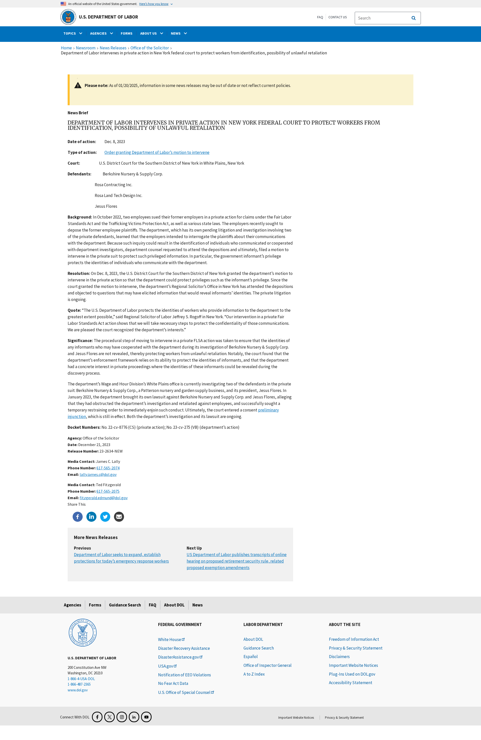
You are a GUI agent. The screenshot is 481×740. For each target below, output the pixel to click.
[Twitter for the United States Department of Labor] (109, 717)
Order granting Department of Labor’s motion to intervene (156, 152)
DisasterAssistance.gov (178, 657)
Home (66, 48)
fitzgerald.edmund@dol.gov (104, 497)
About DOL (174, 605)
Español (251, 656)
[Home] (83, 632)
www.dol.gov (78, 690)
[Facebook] (78, 516)
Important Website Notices (353, 665)
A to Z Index (254, 674)
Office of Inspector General (268, 665)
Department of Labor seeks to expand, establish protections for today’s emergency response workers (121, 558)
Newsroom (85, 48)
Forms (95, 605)
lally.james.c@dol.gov (98, 474)
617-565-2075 (107, 491)
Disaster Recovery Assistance (184, 648)
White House (169, 639)
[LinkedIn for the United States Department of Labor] (134, 717)
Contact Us (337, 17)
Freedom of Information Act (354, 639)
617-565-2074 (107, 467)
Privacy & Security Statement (356, 648)
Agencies (72, 605)
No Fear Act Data (173, 683)
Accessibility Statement (350, 682)
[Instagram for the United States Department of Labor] (121, 717)
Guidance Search (125, 605)
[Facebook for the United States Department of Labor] (97, 717)
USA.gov (165, 666)
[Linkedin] (91, 516)
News (197, 605)
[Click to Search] (414, 18)
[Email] (119, 516)
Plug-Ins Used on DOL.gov (352, 674)
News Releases (113, 48)
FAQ (320, 17)
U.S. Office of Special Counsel (184, 692)
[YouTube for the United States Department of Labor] (146, 717)
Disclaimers (339, 656)
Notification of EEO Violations (184, 675)
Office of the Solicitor (150, 48)
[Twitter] (105, 516)
